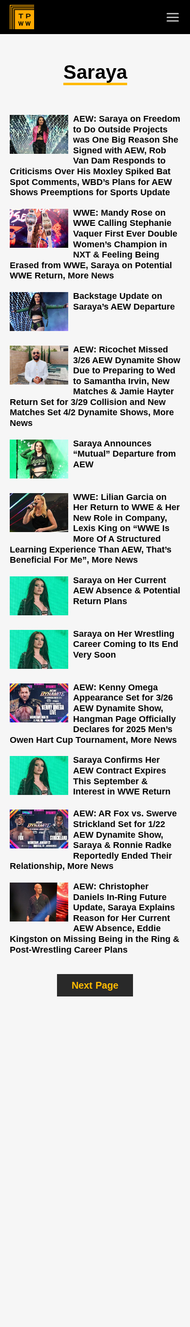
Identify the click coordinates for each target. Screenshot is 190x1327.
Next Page (95, 985)
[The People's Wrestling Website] (22, 17)
